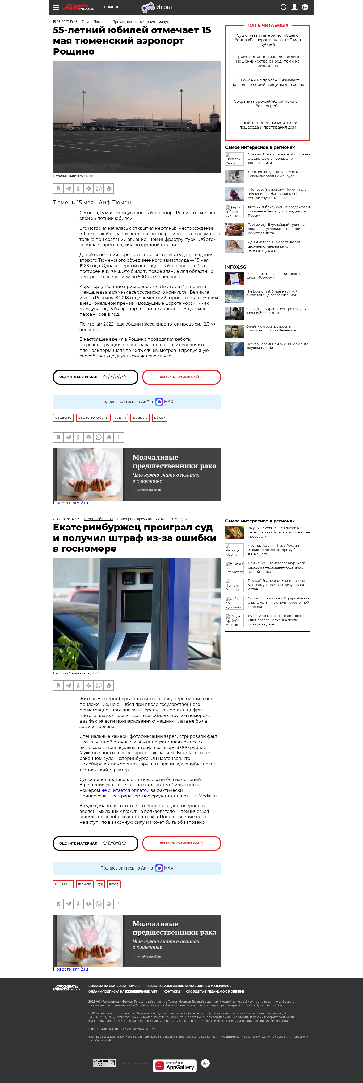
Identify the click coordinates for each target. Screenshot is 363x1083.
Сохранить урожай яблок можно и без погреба (267, 103)
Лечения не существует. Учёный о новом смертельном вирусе (275, 174)
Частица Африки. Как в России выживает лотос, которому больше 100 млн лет (277, 549)
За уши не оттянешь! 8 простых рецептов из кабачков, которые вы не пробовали (279, 532)
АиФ (89, 176)
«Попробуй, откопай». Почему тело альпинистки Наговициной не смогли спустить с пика (277, 193)
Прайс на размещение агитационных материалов (189, 986)
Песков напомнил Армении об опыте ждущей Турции (277, 346)
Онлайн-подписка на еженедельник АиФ (123, 991)
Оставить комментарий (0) (182, 377)
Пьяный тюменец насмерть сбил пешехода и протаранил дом (267, 125)
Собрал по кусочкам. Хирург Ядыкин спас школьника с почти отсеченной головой (279, 602)
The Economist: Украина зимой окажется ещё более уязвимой (271, 293)
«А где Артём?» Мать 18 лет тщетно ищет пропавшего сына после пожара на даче (277, 620)
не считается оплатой (125, 790)
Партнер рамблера (134, 1063)
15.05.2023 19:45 (65, 22)
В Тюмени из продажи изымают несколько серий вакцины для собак (267, 82)
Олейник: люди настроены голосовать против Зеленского (272, 328)
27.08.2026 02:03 (66, 519)
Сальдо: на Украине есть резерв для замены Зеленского (276, 311)
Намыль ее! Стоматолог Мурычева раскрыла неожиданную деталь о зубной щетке (276, 567)
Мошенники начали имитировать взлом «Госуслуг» (274, 275)
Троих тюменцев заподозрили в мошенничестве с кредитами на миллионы (267, 61)
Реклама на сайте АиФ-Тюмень (114, 986)
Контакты (172, 991)
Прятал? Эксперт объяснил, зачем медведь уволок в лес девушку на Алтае (276, 585)
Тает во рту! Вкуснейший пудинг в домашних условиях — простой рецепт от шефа (276, 229)
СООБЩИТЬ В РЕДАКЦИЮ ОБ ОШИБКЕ (215, 991)
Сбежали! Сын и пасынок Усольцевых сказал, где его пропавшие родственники (279, 158)
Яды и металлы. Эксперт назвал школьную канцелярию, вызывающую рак (274, 246)
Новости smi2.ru (70, 502)
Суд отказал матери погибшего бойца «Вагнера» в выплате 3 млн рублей (268, 40)
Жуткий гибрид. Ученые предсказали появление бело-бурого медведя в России (279, 211)
